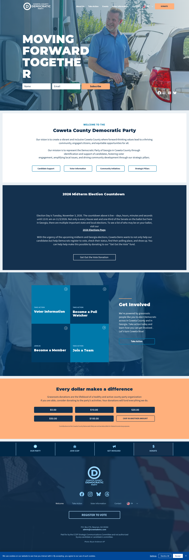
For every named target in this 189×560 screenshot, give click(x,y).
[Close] (185, 556)
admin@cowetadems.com (94, 529)
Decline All (165, 556)
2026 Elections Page (94, 230)
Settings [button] (153, 556)
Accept (178, 556)
